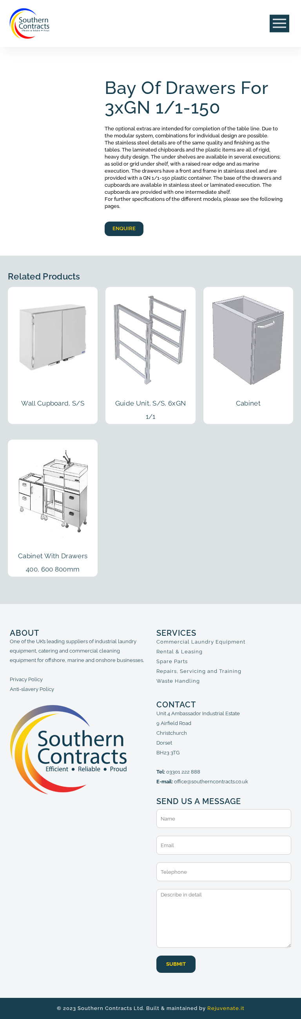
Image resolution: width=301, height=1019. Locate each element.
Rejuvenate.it (226, 1008)
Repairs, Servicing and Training (198, 671)
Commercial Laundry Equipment (200, 642)
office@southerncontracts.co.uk (211, 782)
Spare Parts (172, 661)
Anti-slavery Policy (32, 689)
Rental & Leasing (179, 652)
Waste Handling (178, 681)
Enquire (124, 228)
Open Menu (279, 23)
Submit (176, 964)
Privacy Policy (26, 679)
